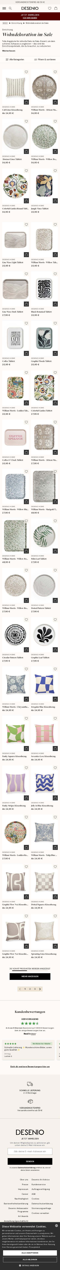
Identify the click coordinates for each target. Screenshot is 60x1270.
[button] (30, 1265)
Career (25, 1194)
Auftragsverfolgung (41, 1189)
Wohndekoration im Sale (37, 23)
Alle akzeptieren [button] (30, 1253)
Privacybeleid (34, 1247)
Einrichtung (17, 23)
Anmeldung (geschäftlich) (16, 1221)
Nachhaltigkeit (21, 1199)
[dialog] (30, 1246)
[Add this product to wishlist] (26, 72)
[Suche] (10, 8)
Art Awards (23, 1216)
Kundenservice (39, 1184)
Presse (25, 1184)
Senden (30, 1161)
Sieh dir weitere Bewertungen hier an (30, 1066)
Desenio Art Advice (41, 1179)
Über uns (24, 1179)
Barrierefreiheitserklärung (16, 1203)
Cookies (35, 1199)
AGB (34, 1194)
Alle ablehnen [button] (30, 1259)
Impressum (23, 1189)
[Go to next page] (40, 989)
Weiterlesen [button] (8, 51)
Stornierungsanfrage (41, 1208)
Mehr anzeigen (30, 976)
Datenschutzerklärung (27, 1168)
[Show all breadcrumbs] (5, 23)
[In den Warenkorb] (26, 102)
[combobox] (56, 1225)
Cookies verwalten (40, 1213)
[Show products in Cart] (56, 8)
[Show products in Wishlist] (50, 8)
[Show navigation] (4, 8)
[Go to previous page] (19, 989)
